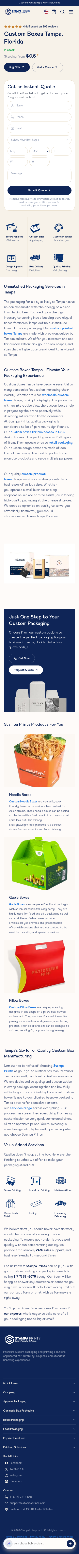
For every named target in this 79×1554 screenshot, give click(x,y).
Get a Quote (45, 67)
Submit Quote (37, 190)
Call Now (24, 658)
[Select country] (46, 12)
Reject (52, 1544)
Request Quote (24, 670)
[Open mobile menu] (71, 12)
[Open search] (62, 12)
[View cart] (54, 12)
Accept (66, 1544)
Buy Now (14, 67)
